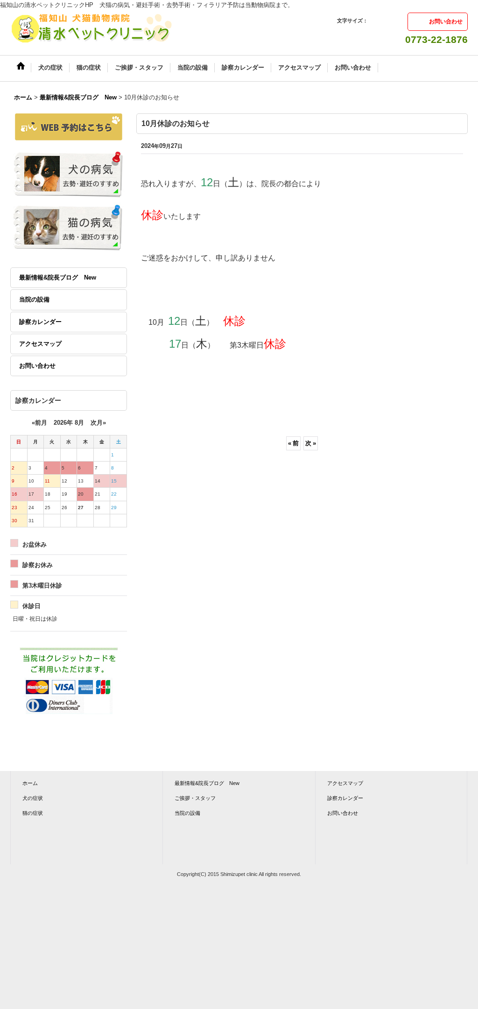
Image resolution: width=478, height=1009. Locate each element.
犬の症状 (32, 798)
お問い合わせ (446, 21)
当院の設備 (34, 299)
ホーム (30, 783)
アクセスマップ (40, 343)
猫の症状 (32, 813)
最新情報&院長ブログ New (57, 277)
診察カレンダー (40, 321)
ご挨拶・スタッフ (195, 798)
